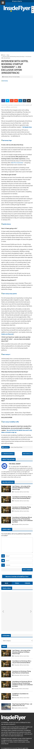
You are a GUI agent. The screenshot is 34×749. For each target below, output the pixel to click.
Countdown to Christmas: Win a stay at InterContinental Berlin (21, 497)
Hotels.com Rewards (7, 334)
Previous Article (8, 453)
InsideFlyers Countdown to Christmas (20, 694)
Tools (17, 583)
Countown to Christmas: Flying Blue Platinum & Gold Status (21, 507)
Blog (6, 583)
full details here (27, 127)
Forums (27, 583)
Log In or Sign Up (17, 1)
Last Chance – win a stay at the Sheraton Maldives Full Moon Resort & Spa (21, 487)
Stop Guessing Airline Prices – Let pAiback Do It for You (22, 704)
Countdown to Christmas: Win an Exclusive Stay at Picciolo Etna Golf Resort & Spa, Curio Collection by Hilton (22, 519)
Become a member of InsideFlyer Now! (17, 576)
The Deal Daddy (15, 464)
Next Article (27, 453)
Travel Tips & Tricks (18, 447)
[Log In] (32, 12)
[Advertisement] (17, 33)
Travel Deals (6, 588)
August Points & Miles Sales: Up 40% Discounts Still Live (13, 624)
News (12, 447)
